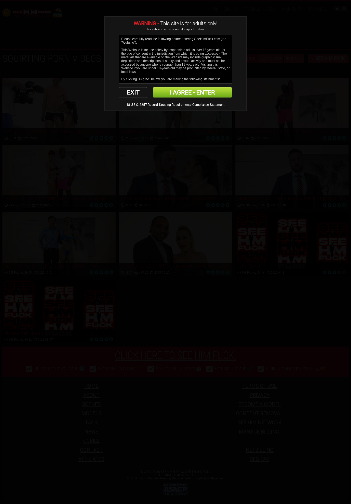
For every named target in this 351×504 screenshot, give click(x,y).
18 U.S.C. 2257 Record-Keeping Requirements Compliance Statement (175, 105)
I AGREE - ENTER (192, 92)
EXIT (133, 92)
